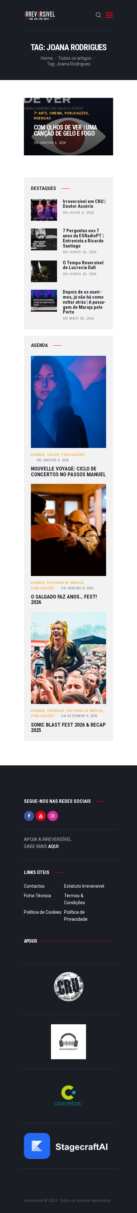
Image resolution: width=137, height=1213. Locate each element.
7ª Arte (40, 113)
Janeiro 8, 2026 (77, 588)
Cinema (55, 113)
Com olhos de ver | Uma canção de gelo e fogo (65, 131)
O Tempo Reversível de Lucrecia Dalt (83, 266)
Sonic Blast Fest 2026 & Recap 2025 (68, 727)
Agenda (38, 455)
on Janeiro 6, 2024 (50, 143)
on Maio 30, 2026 (78, 318)
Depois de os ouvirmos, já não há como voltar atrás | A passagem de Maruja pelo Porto (84, 302)
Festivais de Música (65, 583)
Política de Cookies (42, 912)
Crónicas (55, 711)
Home (47, 58)
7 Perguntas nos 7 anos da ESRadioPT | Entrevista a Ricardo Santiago (83, 238)
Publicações (76, 113)
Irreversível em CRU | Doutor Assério (84, 204)
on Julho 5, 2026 (78, 213)
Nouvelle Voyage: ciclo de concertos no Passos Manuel (68, 471)
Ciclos (53, 455)
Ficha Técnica (37, 895)
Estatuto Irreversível (84, 886)
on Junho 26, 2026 (80, 252)
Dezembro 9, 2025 (79, 716)
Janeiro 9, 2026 (53, 460)
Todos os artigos (74, 58)
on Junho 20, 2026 (80, 274)
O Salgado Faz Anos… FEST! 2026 (64, 599)
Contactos (34, 886)
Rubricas (42, 118)
